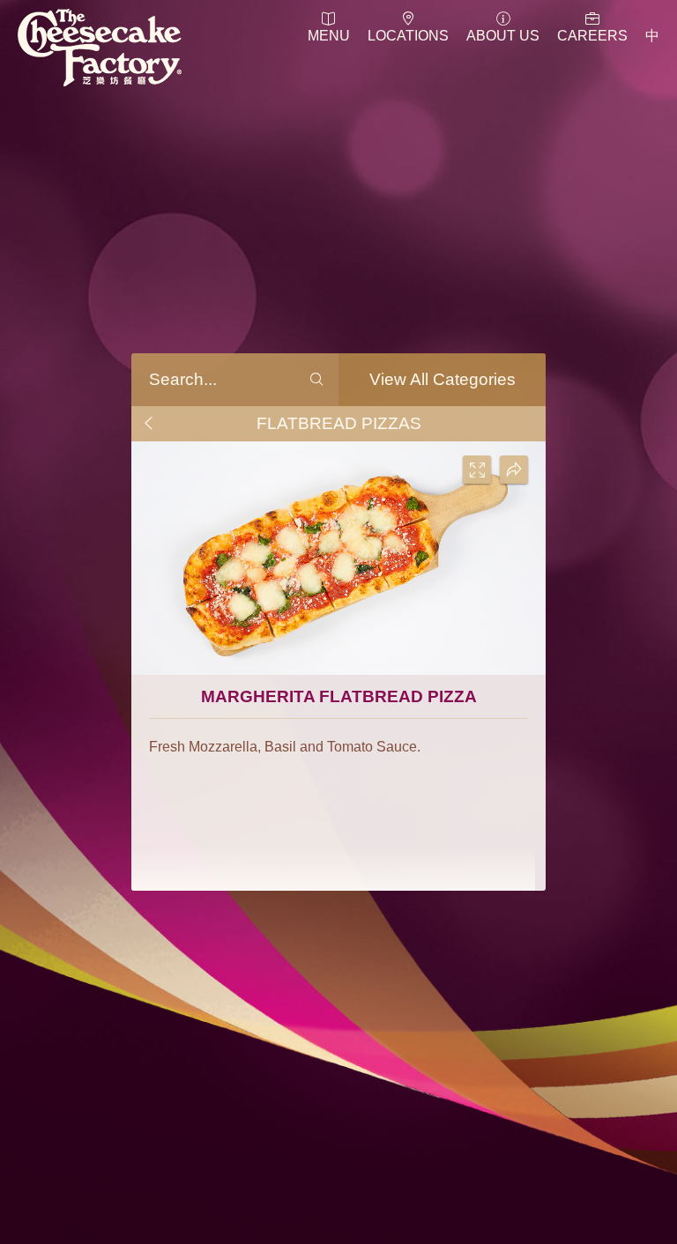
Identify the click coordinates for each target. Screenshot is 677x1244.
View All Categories (442, 379)
